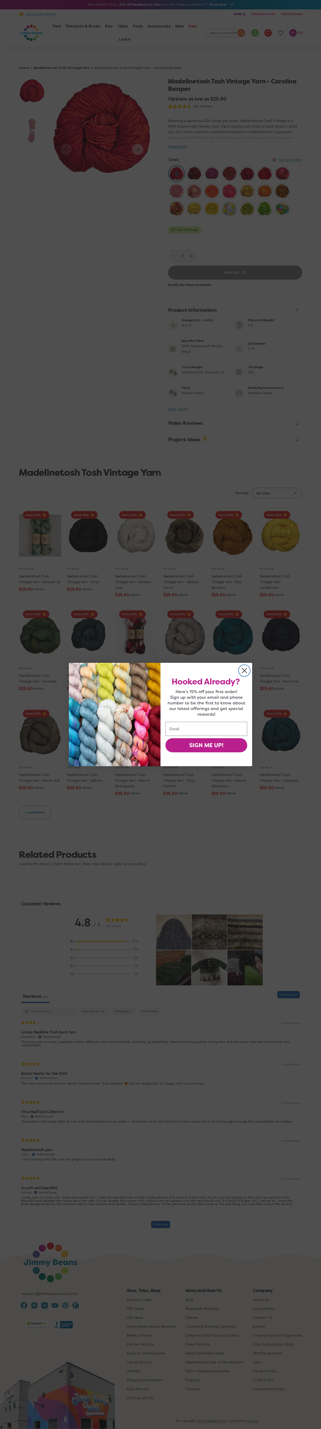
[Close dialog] (244, 670)
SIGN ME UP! (206, 745)
